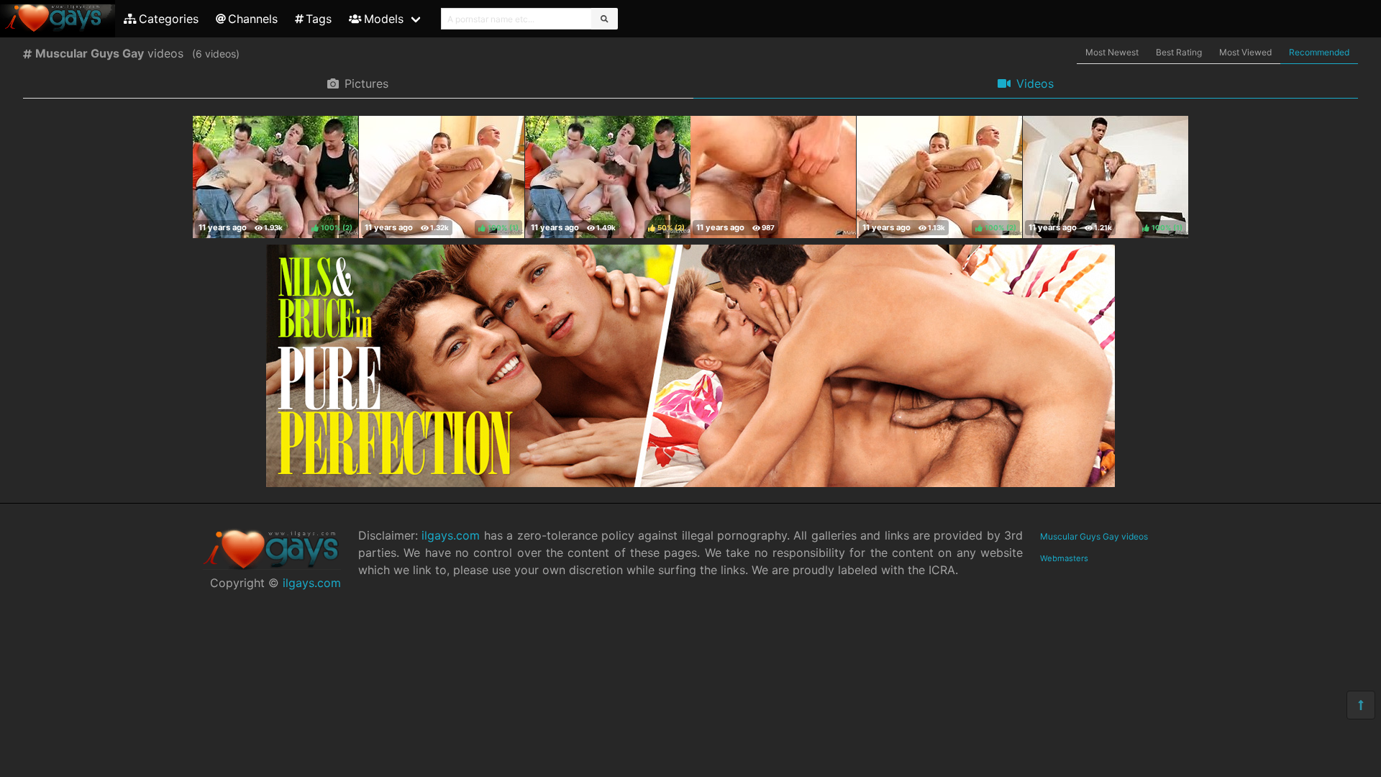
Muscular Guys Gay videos (1094, 536)
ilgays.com (312, 583)
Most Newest (1112, 52)
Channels (253, 19)
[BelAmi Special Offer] (690, 483)
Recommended (1319, 52)
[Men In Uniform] (773, 177)
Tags (319, 19)
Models (384, 19)
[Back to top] (1360, 705)
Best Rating (1179, 52)
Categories (169, 19)
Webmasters (1064, 558)
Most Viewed (1245, 52)
